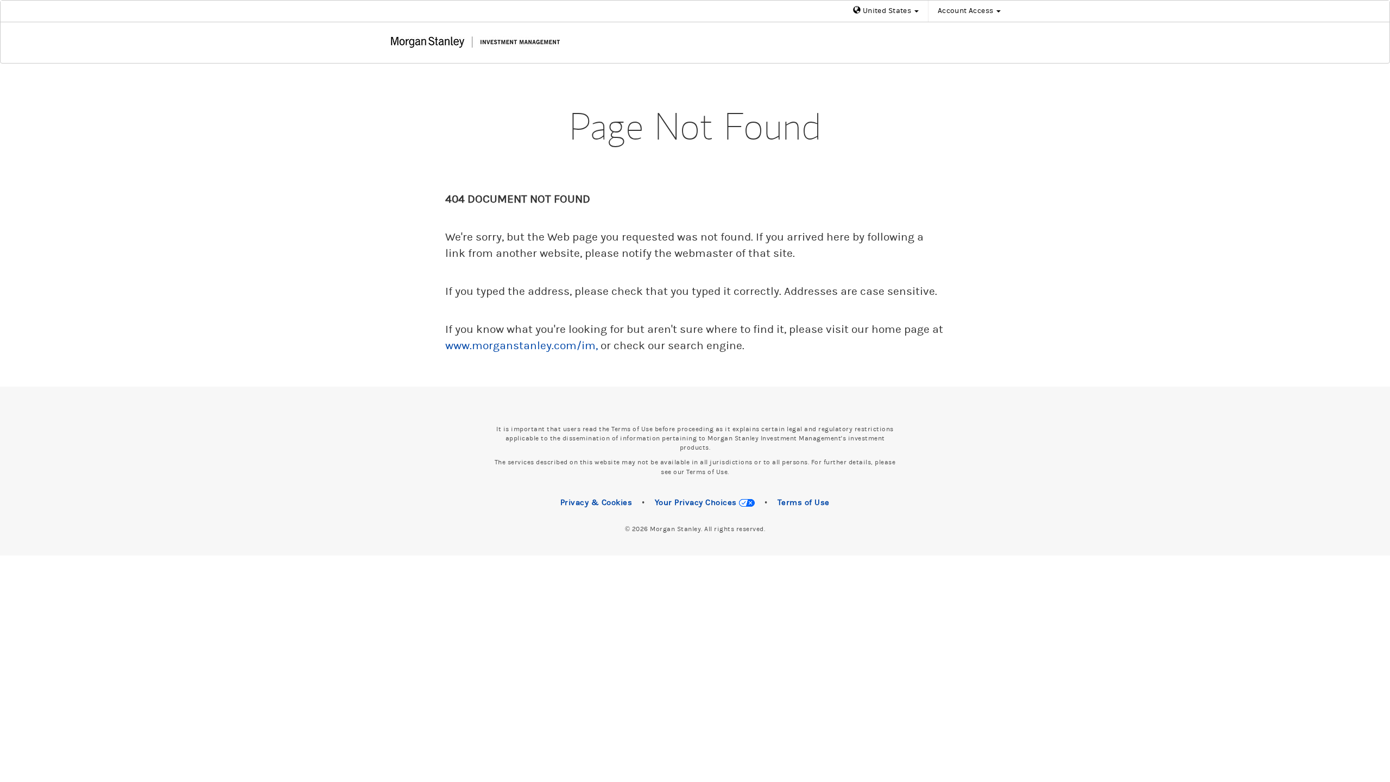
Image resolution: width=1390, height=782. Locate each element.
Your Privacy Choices (697, 502)
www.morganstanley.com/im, (521, 345)
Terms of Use (804, 502)
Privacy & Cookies (596, 502)
